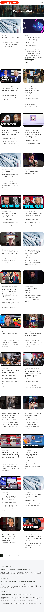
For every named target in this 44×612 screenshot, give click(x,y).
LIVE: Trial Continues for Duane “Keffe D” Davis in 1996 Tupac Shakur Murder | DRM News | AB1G (33, 375)
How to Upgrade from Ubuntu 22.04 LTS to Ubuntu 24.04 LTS (15, 594)
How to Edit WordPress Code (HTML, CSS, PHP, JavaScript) (15, 569)
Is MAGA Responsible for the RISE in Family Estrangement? (33, 496)
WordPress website (29, 59)
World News (28, 169)
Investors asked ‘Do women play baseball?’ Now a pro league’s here (10, 251)
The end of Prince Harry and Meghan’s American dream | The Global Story (33, 536)
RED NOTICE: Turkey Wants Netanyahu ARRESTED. (9, 215)
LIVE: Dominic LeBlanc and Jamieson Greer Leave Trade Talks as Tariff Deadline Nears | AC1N (10, 293)
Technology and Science (8, 169)
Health (4, 35)
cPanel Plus (4, 578)
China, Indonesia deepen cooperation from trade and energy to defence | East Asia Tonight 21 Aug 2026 (10, 456)
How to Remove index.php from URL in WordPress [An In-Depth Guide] (18, 581)
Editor (27, 45)
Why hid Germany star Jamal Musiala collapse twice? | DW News (33, 333)
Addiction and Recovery (10, 37)
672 (15, 555)
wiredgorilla (5, 39)
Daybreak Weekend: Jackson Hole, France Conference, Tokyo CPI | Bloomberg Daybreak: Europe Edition (33, 134)
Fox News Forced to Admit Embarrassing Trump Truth (9, 333)
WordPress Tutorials (7, 566)
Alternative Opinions (7, 211)
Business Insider (29, 286)
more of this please (31, 171)
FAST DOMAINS (4, 591)
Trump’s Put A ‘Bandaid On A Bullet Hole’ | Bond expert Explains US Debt (10, 88)
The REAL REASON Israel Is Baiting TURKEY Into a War (33, 215)
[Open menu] (42, 2)
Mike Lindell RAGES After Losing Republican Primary (33, 415)
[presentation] (10, 26)
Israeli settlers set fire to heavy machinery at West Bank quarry (10, 415)
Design (26, 35)
